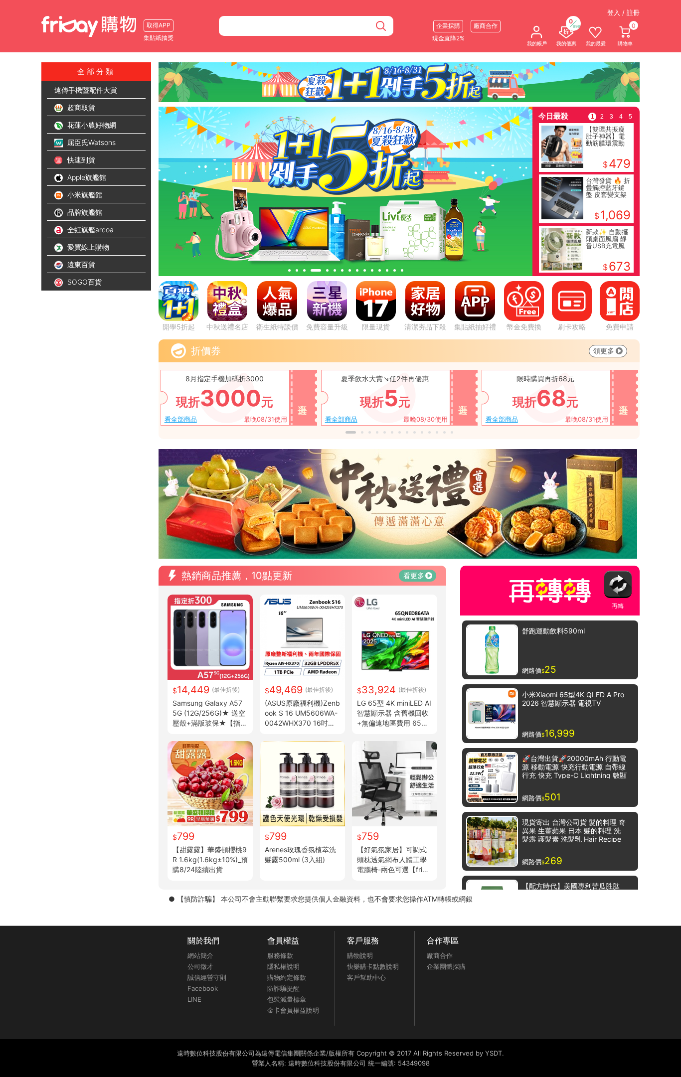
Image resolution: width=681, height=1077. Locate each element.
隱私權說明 (283, 966)
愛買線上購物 (87, 247)
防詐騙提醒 (283, 988)
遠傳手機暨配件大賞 (85, 90)
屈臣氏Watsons (90, 142)
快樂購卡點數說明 (373, 966)
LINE (194, 999)
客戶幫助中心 (366, 977)
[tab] (289, 270)
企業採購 (448, 25)
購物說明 (360, 955)
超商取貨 (80, 107)
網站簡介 (200, 955)
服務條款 (280, 955)
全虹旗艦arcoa (89, 229)
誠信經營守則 (206, 977)
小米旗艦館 (83, 194)
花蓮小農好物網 (90, 125)
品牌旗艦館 (83, 212)
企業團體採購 (446, 966)
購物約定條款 (286, 977)
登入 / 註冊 (623, 12)
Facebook (202, 988)
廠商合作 (440, 955)
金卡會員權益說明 (293, 1010)
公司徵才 (200, 966)
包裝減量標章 (286, 999)
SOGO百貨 (83, 282)
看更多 (413, 575)
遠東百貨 (80, 264)
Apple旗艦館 (85, 177)
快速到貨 (80, 159)
